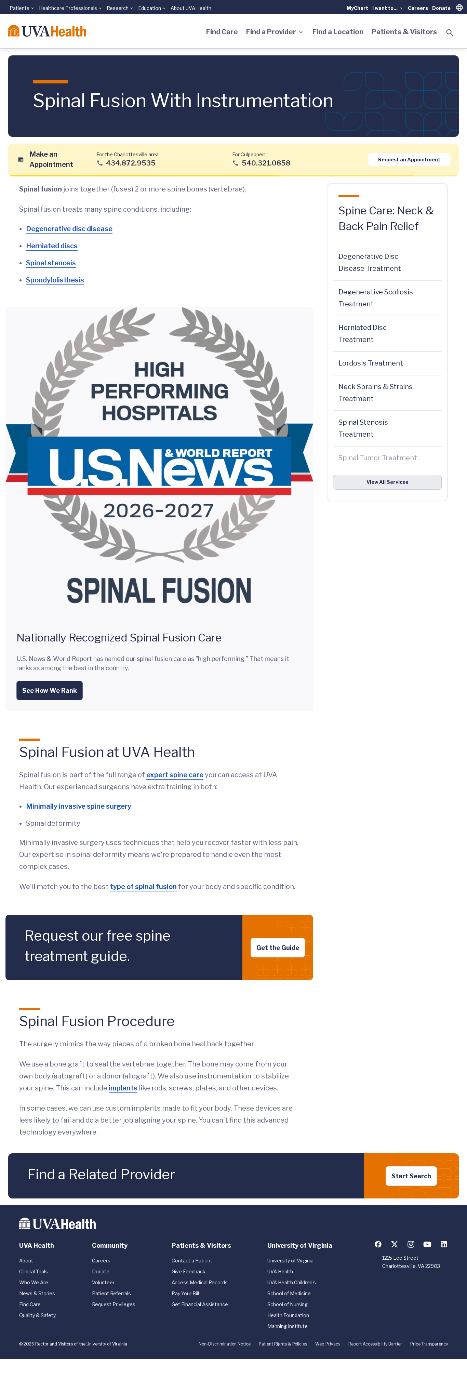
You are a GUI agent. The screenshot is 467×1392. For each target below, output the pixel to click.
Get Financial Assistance (200, 1304)
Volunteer (103, 1282)
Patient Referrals (111, 1293)
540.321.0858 (266, 163)
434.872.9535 (131, 163)
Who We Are (33, 1282)
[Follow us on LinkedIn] (444, 1244)
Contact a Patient (192, 1260)
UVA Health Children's (291, 1282)
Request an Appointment (409, 159)
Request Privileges (113, 1304)
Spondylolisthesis (55, 280)
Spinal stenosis (51, 263)
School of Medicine (289, 1293)
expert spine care (174, 775)
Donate (441, 8)
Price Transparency (429, 1344)
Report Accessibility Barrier (375, 1344)
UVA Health (280, 1271)
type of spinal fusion (143, 887)
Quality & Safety (37, 1315)
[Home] (47, 31)
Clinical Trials (33, 1271)
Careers (418, 8)
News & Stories (37, 1293)
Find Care (222, 32)
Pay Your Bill (185, 1293)
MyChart (357, 8)
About (26, 1260)
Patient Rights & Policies (283, 1344)
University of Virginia (290, 1260)
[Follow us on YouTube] (427, 1244)
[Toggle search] (450, 33)
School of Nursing (287, 1304)
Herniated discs (52, 246)
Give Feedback (188, 1271)
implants (123, 1088)
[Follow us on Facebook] (378, 1244)
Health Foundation (288, 1315)
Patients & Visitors (404, 32)
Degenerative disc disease (69, 229)
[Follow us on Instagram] (411, 1244)
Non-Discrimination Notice (225, 1344)
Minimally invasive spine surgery (78, 806)
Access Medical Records (200, 1282)
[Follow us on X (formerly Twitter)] (394, 1244)
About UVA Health (191, 8)
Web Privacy (327, 1344)
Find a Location (337, 32)
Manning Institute (287, 1326)
